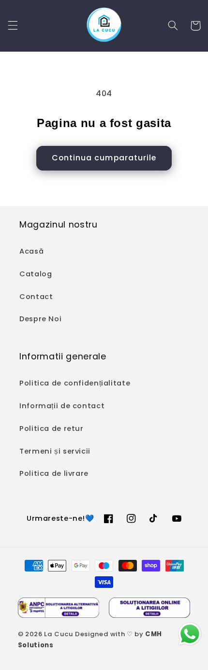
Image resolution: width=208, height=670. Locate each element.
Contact (36, 296)
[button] (12, 25)
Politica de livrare (54, 473)
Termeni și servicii (54, 451)
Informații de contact (61, 406)
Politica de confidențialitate (74, 383)
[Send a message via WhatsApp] (190, 634)
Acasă (31, 251)
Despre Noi (40, 319)
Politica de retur (51, 428)
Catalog (35, 274)
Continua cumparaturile (104, 157)
